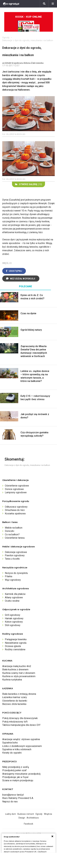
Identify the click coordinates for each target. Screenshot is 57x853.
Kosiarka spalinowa (15, 513)
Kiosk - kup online (28, 16)
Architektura (33, 818)
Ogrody (5, 37)
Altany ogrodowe (14, 597)
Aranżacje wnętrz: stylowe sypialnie (21, 739)
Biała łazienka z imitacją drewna (19, 693)
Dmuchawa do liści (15, 510)
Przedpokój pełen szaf (14, 770)
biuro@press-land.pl (13, 794)
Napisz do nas (10, 801)
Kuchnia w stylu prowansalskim (18, 676)
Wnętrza (48, 814)
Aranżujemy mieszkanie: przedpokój (21, 773)
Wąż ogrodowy (13, 579)
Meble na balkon (13, 527)
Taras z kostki (12, 558)
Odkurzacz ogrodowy (16, 506)
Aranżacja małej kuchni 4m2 (16, 666)
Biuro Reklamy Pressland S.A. (18, 798)
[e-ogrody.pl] (11, 4)
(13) (30, 184)
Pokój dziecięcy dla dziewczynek (20, 718)
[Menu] (53, 4)
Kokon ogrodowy (14, 621)
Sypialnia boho (10, 742)
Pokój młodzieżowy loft (15, 721)
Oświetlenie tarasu (15, 537)
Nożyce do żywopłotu (16, 573)
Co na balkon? (12, 534)
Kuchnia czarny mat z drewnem (18, 673)
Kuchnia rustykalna (12, 679)
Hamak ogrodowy (14, 618)
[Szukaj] (44, 4)
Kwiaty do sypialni (12, 752)
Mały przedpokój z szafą (15, 767)
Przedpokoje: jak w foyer (15, 777)
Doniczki (9, 531)
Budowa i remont (25, 814)
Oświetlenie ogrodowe (17, 485)
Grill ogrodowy (12, 615)
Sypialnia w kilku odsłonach (16, 749)
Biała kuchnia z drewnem (15, 669)
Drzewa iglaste (13, 646)
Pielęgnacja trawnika (15, 639)
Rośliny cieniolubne (15, 649)
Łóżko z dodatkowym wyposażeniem (22, 746)
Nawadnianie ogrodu (15, 642)
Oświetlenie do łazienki (14, 700)
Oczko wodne (12, 600)
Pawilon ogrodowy (15, 555)
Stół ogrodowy (12, 625)
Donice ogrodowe (14, 489)
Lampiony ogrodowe (16, 492)
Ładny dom (10, 814)
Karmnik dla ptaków (15, 594)
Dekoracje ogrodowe (16, 552)
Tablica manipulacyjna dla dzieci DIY (21, 725)
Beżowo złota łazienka (14, 704)
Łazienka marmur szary (14, 697)
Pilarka (8, 576)
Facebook (28, 824)
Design (22, 818)
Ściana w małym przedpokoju (17, 780)
